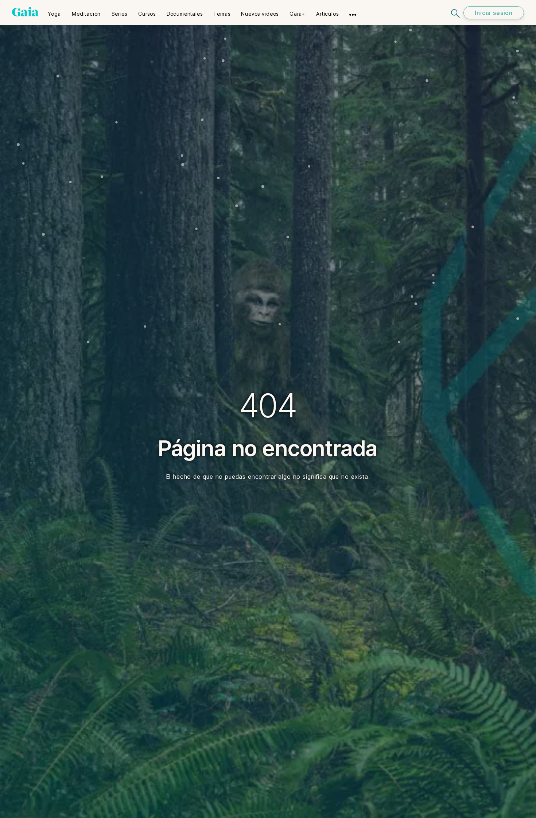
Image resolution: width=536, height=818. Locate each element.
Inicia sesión (494, 12)
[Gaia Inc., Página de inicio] (25, 11)
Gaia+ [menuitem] (297, 14)
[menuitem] (54, 11)
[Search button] (456, 12)
